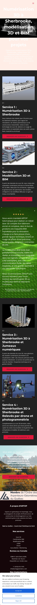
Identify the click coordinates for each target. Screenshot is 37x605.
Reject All (18, 601)
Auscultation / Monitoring (18, 548)
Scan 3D (18, 537)
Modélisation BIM (18, 541)
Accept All (18, 591)
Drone (18, 546)
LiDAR (18, 543)
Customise (18, 596)
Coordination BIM (18, 539)
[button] (17, 136)
